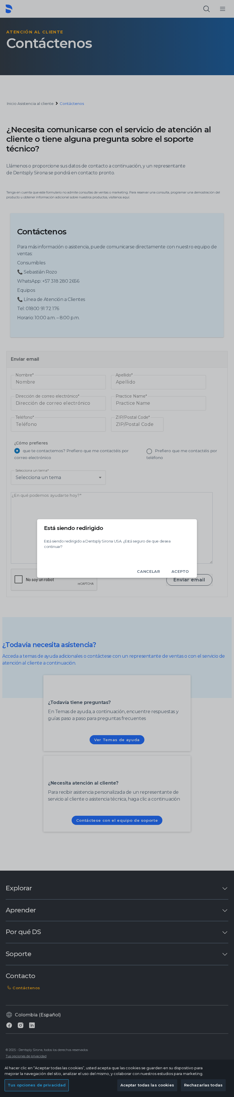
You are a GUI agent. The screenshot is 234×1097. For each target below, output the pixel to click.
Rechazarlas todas (203, 1085)
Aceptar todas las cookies (147, 1085)
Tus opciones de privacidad (37, 1085)
